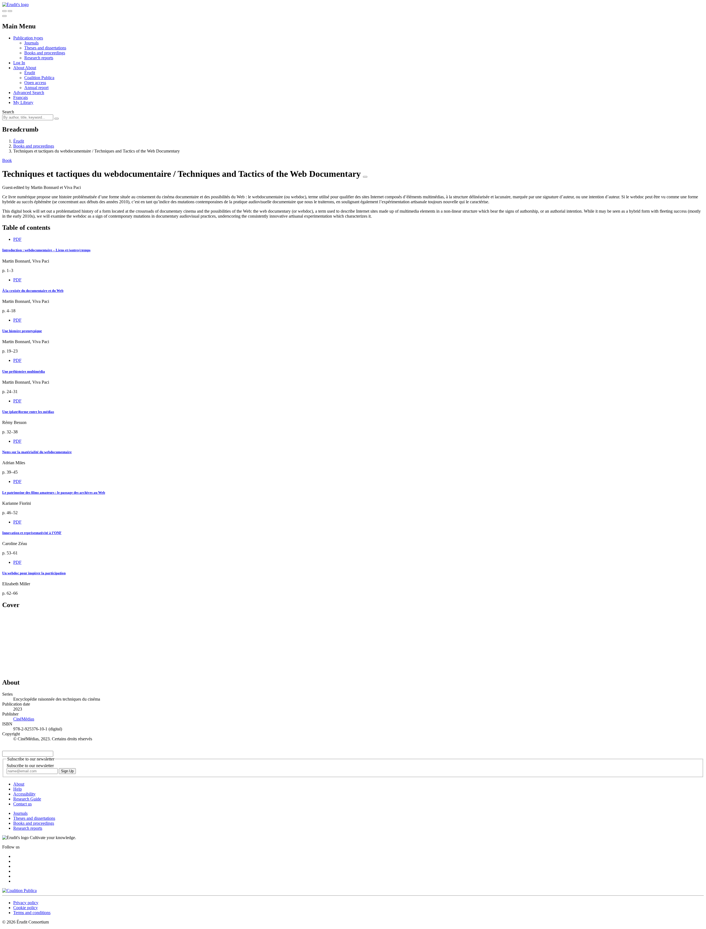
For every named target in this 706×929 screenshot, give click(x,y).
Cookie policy (25, 907)
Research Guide (27, 799)
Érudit (29, 72)
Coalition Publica (39, 77)
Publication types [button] (28, 38)
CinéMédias (23, 719)
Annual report (36, 87)
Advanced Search (28, 92)
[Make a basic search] (4, 11)
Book (7, 160)
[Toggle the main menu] (4, 16)
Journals (31, 43)
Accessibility (24, 794)
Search (8, 112)
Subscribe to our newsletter (30, 765)
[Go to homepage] (15, 4)
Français (20, 97)
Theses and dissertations (45, 48)
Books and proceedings (44, 52)
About (30, 67)
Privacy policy (25, 902)
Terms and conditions (31, 912)
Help (17, 789)
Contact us (22, 804)
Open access (35, 82)
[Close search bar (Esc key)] (10, 11)
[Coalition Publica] (19, 890)
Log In (19, 62)
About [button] (19, 67)
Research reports (38, 57)
